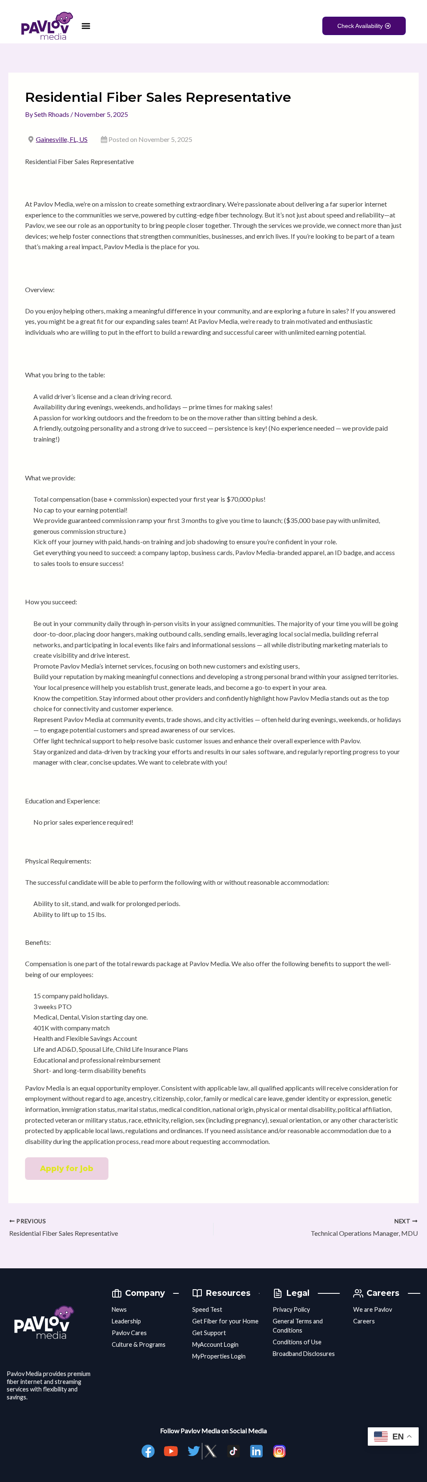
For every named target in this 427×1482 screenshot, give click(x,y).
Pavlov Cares (129, 1332)
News (119, 1309)
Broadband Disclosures (304, 1353)
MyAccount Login (215, 1344)
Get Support (209, 1332)
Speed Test (207, 1309)
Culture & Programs (139, 1344)
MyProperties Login (219, 1356)
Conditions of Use (297, 1342)
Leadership (126, 1321)
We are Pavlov (372, 1309)
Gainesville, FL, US (62, 139)
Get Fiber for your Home (225, 1321)
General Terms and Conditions (298, 1326)
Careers (364, 1321)
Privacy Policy (291, 1309)
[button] (86, 26)
